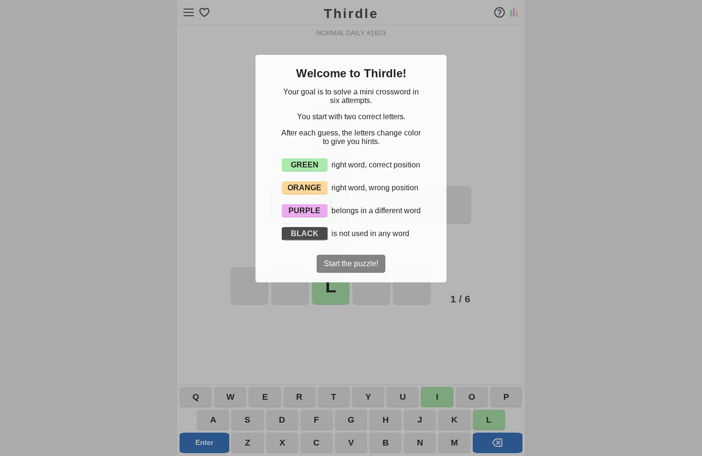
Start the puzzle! (351, 263)
